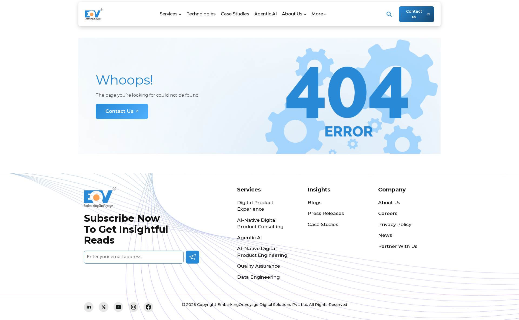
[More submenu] (325, 14)
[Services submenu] (180, 14)
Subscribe (192, 257)
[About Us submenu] (305, 14)
